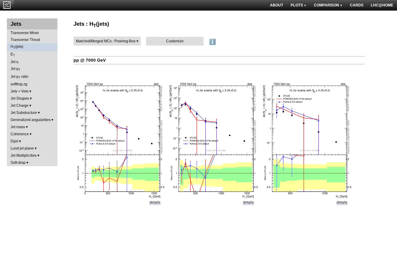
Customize (175, 41)
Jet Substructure (24, 113)
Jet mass (18, 127)
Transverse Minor (25, 33)
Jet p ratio (19, 77)
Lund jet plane (22, 148)
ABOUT (276, 5)
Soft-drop (18, 163)
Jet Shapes (20, 98)
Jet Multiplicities (24, 155)
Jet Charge (19, 105)
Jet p (15, 69)
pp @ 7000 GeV (90, 60)
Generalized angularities (31, 120)
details (155, 202)
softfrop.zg (19, 84)
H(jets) (17, 47)
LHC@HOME (382, 5)
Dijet (14, 141)
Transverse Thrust (25, 40)
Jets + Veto (19, 91)
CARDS (356, 5)
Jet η (14, 62)
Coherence (20, 134)
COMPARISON (326, 5)
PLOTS (297, 5)
